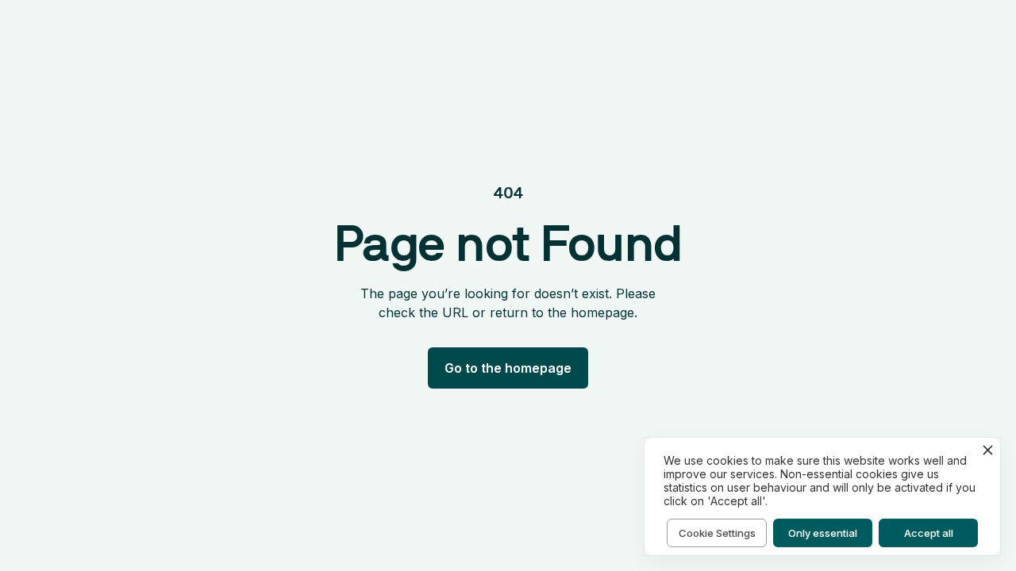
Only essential (822, 533)
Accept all (928, 533)
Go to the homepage (508, 368)
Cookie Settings (717, 533)
